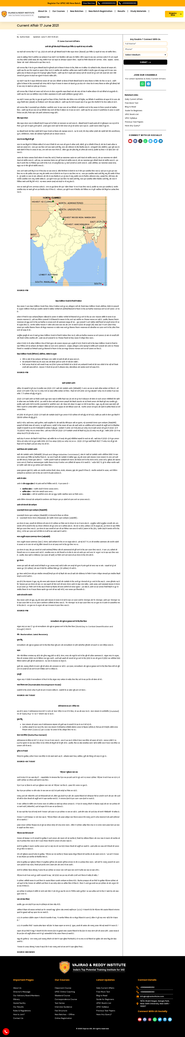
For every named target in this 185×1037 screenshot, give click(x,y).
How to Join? (19, 1014)
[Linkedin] (161, 141)
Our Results (18, 1007)
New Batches (76, 11)
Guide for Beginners (133, 110)
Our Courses (58, 11)
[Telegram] (148, 83)
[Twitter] (156, 141)
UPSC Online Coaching (65, 991)
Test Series (60, 1003)
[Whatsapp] (142, 83)
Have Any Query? (132, 125)
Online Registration (63, 1018)
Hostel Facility (19, 1003)
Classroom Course (63, 988)
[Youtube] (130, 141)
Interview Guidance (63, 1007)
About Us (42, 11)
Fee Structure (61, 1010)
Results (121, 11)
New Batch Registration (100, 11)
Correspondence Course (66, 999)
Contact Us (43, 17)
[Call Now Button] (6, 1031)
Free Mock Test (131, 103)
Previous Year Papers (134, 122)
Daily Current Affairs (134, 99)
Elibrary (16, 999)
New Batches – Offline (65, 1014)
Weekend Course (62, 995)
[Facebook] (135, 141)
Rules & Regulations (22, 1010)
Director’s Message (21, 991)
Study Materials (138, 11)
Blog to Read (130, 106)
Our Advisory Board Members (26, 995)
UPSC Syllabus (131, 118)
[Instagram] (140, 141)
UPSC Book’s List (132, 114)
